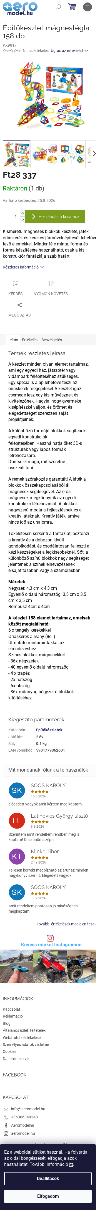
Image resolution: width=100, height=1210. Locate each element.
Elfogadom (48, 1196)
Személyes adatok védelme (26, 1044)
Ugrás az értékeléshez (69, 50)
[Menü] (87, 6)
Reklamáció (13, 1016)
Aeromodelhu (22, 1125)
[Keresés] (58, 6)
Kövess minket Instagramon (51, 944)
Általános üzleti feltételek (24, 1030)
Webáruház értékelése (22, 1037)
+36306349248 (24, 1117)
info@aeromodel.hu (28, 1109)
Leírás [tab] (13, 340)
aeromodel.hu (23, 1133)
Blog (7, 1023)
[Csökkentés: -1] (22, 220)
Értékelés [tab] (30, 340)
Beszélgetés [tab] (51, 340)
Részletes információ (21, 267)
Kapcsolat (11, 1009)
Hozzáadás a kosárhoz (59, 216)
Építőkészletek (49, 730)
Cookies (9, 1051)
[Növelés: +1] (22, 213)
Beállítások (48, 1178)
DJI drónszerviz (16, 1058)
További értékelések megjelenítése (65, 924)
